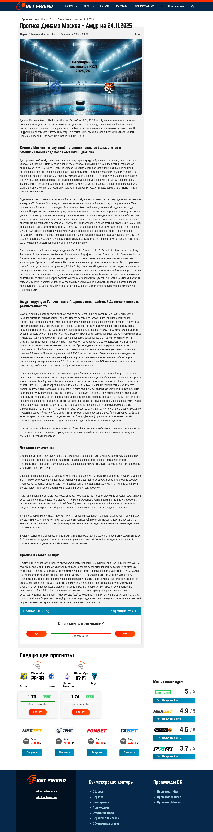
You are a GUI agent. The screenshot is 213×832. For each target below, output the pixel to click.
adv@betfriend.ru (46, 797)
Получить (32, 752)
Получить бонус (171, 700)
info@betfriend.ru (46, 791)
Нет (125, 633)
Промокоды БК (167, 782)
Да (36, 633)
